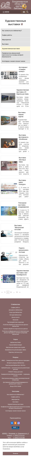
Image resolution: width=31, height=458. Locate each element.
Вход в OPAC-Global (15, 386)
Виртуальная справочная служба (15, 347)
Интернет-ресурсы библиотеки (15, 363)
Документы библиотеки (15, 310)
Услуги (15, 339)
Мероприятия (6, 39)
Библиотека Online (15, 342)
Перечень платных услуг (15, 352)
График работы (7, 35)
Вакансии (15, 319)
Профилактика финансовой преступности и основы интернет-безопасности (13, 55)
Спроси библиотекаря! (15, 345)
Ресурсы (15, 357)
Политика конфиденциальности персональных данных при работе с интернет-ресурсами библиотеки (15, 332)
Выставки (5, 44)
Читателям (15, 391)
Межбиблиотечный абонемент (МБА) (15, 350)
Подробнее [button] (6, 448)
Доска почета (15, 317)
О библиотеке (15, 304)
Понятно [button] (15, 453)
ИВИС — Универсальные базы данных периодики (15, 360)
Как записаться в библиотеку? (12, 30)
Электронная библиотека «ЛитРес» (15, 365)
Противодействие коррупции (15, 322)
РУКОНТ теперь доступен (15, 371)
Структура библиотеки (15, 312)
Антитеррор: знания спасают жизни (13, 61)
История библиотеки (15, 315)
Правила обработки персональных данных (15, 328)
